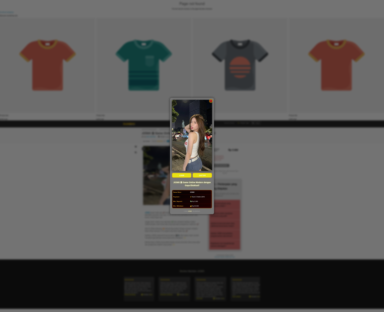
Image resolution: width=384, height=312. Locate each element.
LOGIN (181, 175)
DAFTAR (202, 175)
